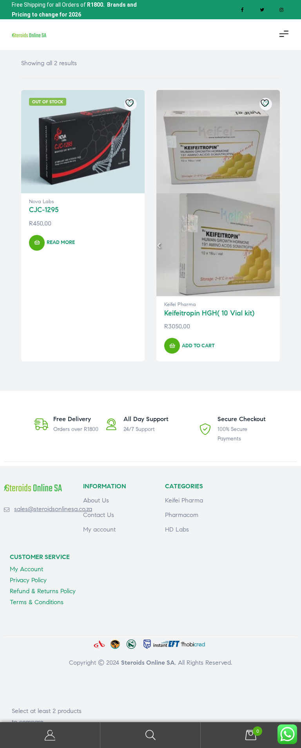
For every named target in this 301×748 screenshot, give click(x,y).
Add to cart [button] (198, 346)
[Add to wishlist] (130, 104)
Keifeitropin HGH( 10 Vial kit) (209, 313)
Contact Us (98, 515)
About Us (96, 500)
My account (99, 529)
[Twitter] (262, 10)
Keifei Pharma (180, 304)
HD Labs (177, 529)
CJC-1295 (43, 209)
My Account (50, 735)
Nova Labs (41, 201)
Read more (61, 242)
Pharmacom (181, 515)
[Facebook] (242, 10)
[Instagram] (281, 10)
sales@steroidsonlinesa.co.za (53, 509)
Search (150, 735)
